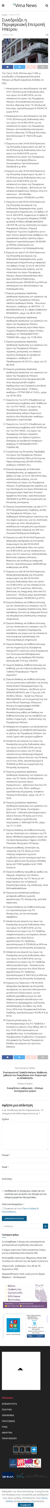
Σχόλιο (5, 1119)
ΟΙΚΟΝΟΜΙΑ (8, 1415)
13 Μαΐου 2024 (7, 35)
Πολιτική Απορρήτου (13, 1204)
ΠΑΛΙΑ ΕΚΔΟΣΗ (9, 1438)
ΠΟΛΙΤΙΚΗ (7, 1409)
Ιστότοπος (7, 1178)
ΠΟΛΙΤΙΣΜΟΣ (8, 1421)
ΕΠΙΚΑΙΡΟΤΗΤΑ (14, 15)
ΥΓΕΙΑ (4, 1426)
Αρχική (4, 15)
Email (5, 1167)
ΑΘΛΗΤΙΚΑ (7, 1432)
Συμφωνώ (25, 1504)
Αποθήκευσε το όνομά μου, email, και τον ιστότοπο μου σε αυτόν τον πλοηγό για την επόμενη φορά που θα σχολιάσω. (25, 1194)
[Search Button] (45, 1226)
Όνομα (6, 1155)
